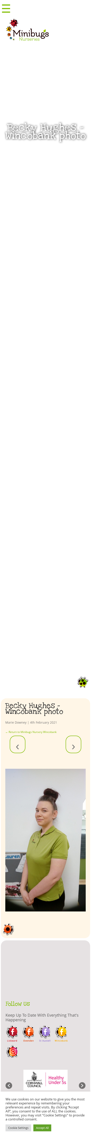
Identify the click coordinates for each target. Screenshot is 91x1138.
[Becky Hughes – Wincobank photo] (45, 840)
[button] (9, 1085)
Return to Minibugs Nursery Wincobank (31, 732)
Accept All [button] (42, 1128)
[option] (45, 1083)
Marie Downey (16, 722)
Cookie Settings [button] (18, 1128)
